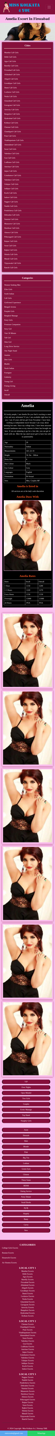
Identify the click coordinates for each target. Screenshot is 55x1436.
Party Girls (8, 320)
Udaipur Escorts (27, 1361)
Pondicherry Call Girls (12, 211)
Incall (6, 390)
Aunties (7, 355)
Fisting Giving (9, 386)
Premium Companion (12, 324)
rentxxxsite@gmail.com (14, 1433)
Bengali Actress (10, 307)
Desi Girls (8, 360)
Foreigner (8, 373)
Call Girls (8, 298)
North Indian (9, 368)
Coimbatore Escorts (27, 1355)
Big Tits (26, 1158)
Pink (26, 1152)
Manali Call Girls (10, 259)
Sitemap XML (42, 1428)
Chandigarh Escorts (27, 1327)
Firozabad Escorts (27, 1282)
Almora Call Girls (11, 232)
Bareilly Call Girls (11, 66)
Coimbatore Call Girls (12, 175)
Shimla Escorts (27, 1411)
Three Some (26, 1180)
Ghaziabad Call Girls (12, 101)
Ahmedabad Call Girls (12, 145)
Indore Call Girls (10, 197)
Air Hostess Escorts (9, 1263)
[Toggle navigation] (49, 7)
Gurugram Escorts (27, 1305)
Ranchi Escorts (27, 1419)
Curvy (26, 1225)
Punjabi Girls (9, 311)
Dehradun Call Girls (11, 215)
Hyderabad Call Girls (12, 118)
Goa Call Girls (9, 158)
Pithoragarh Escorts (27, 1400)
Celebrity (7, 377)
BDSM (26, 1186)
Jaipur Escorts (27, 1352)
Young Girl (8, 382)
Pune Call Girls (10, 136)
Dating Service (26, 1191)
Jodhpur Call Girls (11, 189)
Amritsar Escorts (27, 1349)
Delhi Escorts (27, 1274)
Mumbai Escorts (27, 1271)
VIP (26, 1082)
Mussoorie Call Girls (12, 224)
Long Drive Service (11, 346)
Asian (26, 1130)
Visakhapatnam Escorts (27, 1333)
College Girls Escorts (10, 1248)
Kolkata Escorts (28, 1316)
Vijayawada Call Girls (12, 263)
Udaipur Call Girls (11, 184)
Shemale (26, 1135)
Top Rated (26, 1115)
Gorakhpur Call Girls (12, 83)
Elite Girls (8, 289)
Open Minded (26, 1093)
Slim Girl (7, 342)
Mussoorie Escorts (27, 1391)
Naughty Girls (26, 1121)
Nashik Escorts (27, 1380)
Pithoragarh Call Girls (12, 237)
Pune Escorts (27, 1330)
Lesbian (26, 1163)
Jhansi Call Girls (10, 88)
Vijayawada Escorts (27, 1416)
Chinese (26, 1175)
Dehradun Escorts (27, 1386)
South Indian (9, 294)
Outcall (7, 395)
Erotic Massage (26, 1110)
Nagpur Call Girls (11, 202)
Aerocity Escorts (27, 1307)
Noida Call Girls (10, 96)
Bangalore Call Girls (12, 114)
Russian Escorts (8, 1253)
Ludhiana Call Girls (11, 162)
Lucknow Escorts (27, 1296)
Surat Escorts (28, 1338)
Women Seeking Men (12, 285)
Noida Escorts (27, 1299)
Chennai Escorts (27, 1324)
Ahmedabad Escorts (27, 1335)
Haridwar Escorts (27, 1394)
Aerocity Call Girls (11, 110)
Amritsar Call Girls (11, 167)
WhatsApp (41, 1433)
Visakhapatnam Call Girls (13, 140)
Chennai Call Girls (11, 127)
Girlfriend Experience (12, 303)
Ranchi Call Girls (10, 268)
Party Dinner (26, 1197)
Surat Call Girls (10, 149)
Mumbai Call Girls (11, 53)
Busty (26, 1219)
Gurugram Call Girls (12, 105)
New (26, 1230)
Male (26, 1141)
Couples (26, 1104)
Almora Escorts (27, 1397)
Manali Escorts (27, 1414)
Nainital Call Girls (11, 219)
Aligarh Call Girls (11, 79)
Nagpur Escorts (27, 1377)
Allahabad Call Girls (12, 75)
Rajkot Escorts (27, 1408)
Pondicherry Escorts (27, 1383)
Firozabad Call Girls (12, 70)
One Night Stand (10, 351)
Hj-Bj (26, 1208)
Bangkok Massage (11, 316)
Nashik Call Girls (10, 206)
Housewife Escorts (9, 1258)
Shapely (26, 1214)
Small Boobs (26, 1202)
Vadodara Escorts (27, 1341)
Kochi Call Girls (10, 193)
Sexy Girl (8, 329)
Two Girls (26, 1098)
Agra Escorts (27, 1277)
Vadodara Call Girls (11, 154)
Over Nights (26, 1087)
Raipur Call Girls (10, 241)
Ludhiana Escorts (27, 1347)
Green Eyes (26, 1169)
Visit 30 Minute (10, 333)
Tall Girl (7, 338)
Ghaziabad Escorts (27, 1302)
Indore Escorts (27, 1369)
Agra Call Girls (10, 61)
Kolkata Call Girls (11, 123)
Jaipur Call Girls (10, 171)
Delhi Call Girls (10, 57)
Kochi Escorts (27, 1366)
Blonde (26, 1147)
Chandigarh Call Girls (12, 132)
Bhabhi (7, 364)
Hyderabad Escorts (27, 1313)
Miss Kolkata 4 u (28, 1428)
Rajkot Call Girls (10, 250)
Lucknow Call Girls (11, 92)
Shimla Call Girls (10, 254)
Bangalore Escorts (27, 1310)
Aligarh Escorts (27, 1288)
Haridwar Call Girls (11, 228)
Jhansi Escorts (27, 1294)
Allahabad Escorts (27, 1285)
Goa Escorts (27, 1344)
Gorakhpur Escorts (27, 1291)
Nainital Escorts (27, 1388)
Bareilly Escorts (27, 1280)
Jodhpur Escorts (27, 1363)
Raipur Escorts (27, 1402)
